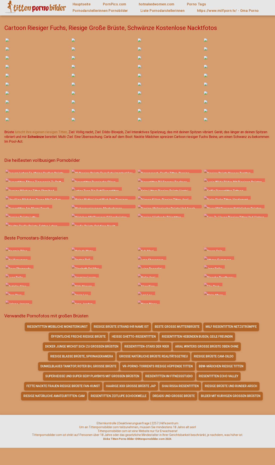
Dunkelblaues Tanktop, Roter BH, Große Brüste (78, 366)
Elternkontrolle (106, 423)
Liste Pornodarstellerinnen (163, 11)
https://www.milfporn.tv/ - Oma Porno (228, 11)
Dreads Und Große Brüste (174, 396)
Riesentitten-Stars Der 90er (146, 346)
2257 (154, 423)
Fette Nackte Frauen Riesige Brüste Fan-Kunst (63, 386)
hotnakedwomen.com (156, 4)
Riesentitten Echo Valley (218, 376)
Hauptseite (81, 4)
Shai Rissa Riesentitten (180, 386)
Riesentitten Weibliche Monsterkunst (57, 326)
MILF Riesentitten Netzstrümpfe (231, 326)
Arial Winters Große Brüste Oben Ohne (206, 346)
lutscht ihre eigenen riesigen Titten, (41, 132)
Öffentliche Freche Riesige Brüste (78, 336)
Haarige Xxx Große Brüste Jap (131, 386)
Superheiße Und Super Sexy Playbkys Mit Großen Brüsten (92, 376)
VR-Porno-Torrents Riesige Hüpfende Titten (157, 366)
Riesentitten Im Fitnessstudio (169, 376)
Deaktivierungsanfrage (134, 423)
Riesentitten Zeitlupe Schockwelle (119, 396)
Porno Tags (196, 4)
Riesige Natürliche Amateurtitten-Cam (54, 396)
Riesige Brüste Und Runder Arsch (231, 386)
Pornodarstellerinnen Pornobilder (100, 11)
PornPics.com (114, 4)
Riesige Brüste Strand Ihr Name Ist (121, 326)
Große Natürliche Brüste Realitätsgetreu (153, 356)
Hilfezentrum (169, 423)
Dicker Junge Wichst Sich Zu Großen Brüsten (81, 346)
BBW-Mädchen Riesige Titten (221, 366)
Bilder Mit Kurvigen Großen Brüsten (230, 396)
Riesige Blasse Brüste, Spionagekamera (81, 356)
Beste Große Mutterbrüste (177, 326)
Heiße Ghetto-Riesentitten (134, 336)
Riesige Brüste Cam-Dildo (214, 356)
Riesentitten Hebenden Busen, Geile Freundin (197, 336)
